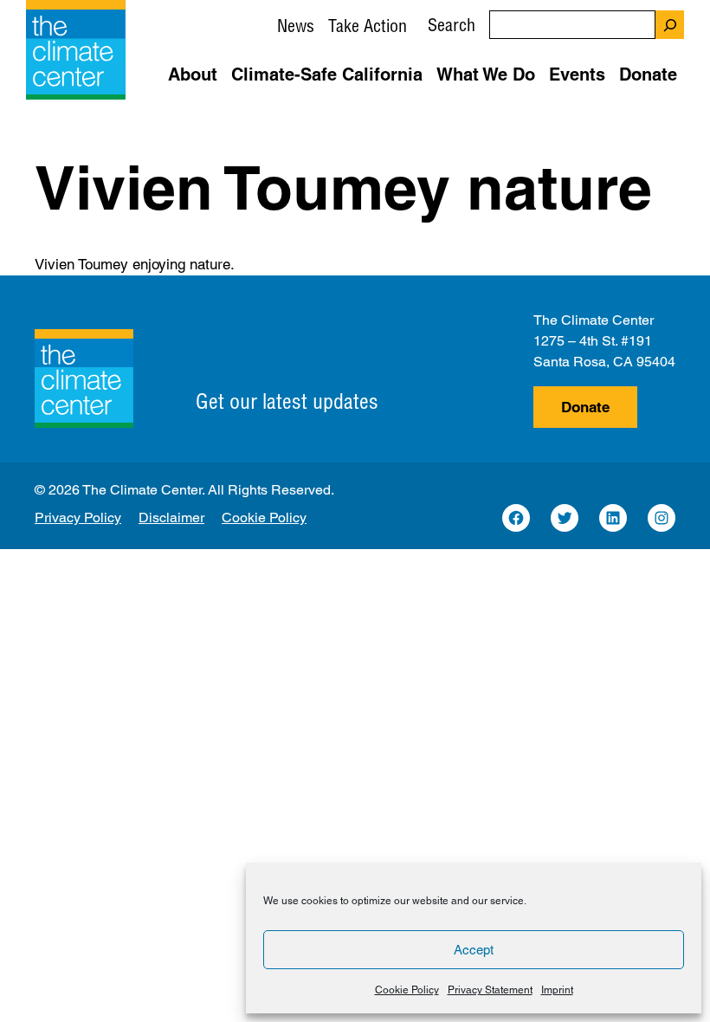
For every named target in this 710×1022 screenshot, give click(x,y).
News (295, 25)
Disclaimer (171, 517)
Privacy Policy (78, 517)
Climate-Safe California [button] (327, 74)
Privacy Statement (490, 990)
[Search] (669, 24)
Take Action (367, 25)
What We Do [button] (485, 74)
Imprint (557, 990)
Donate (585, 407)
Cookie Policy (407, 990)
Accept (474, 949)
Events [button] (577, 74)
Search (451, 25)
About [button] (192, 74)
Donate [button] (648, 74)
